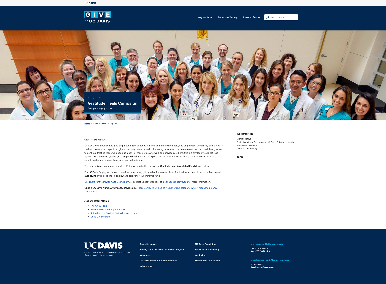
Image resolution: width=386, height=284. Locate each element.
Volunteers (145, 255)
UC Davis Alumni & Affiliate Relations (158, 260)
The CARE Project (99, 206)
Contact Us (200, 255)
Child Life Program (100, 216)
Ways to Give (205, 17)
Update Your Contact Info (207, 260)
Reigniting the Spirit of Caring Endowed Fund (114, 213)
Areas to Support (252, 17)
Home (87, 123)
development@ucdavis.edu (263, 266)
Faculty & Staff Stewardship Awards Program (162, 249)
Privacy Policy (146, 266)
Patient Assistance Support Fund (107, 209)
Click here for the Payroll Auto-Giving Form (107, 182)
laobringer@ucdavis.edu (175, 182)
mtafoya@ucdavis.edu (247, 145)
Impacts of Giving (227, 17)
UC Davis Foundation (205, 244)
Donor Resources (148, 244)
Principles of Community (207, 249)
